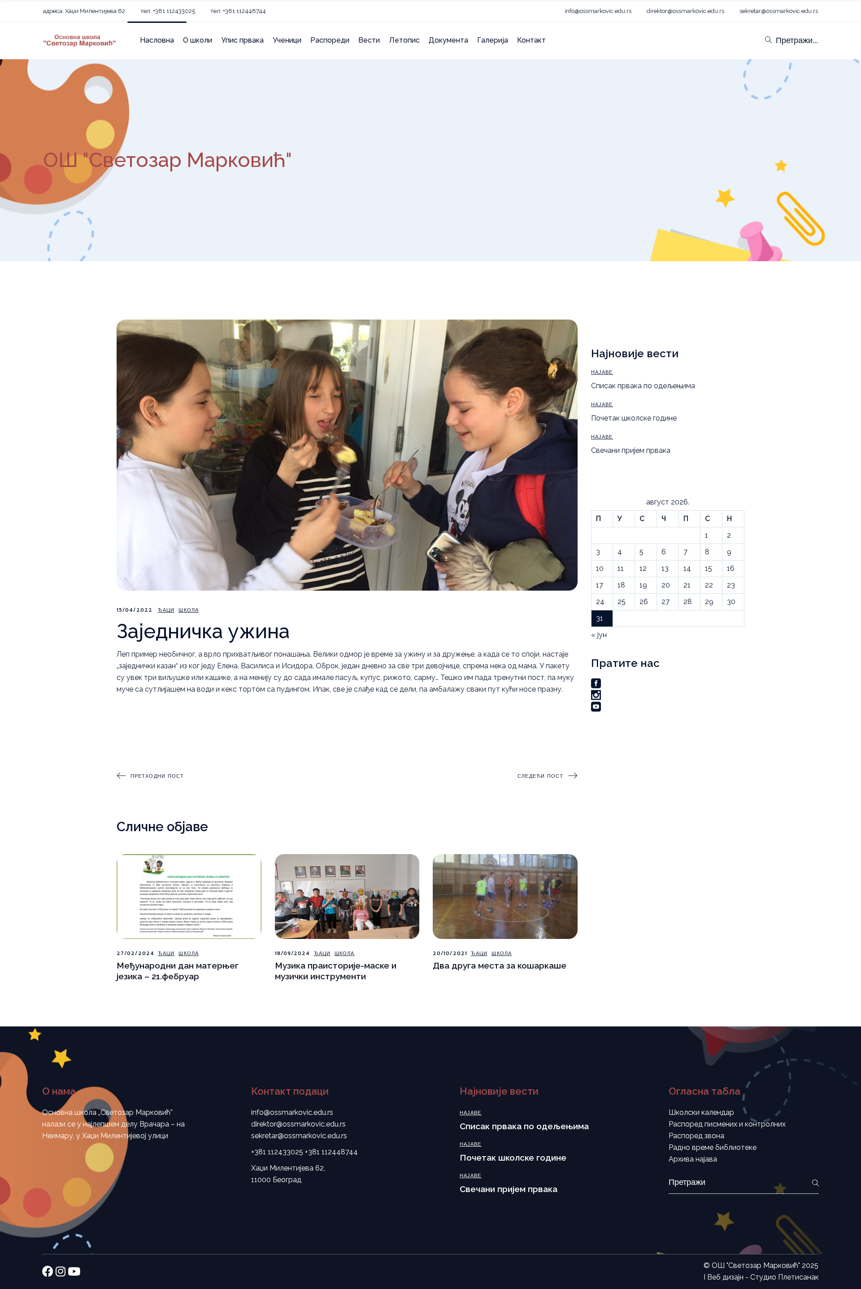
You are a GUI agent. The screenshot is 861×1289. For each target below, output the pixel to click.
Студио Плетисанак (784, 1277)
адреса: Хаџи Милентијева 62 (84, 11)
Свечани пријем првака (630, 450)
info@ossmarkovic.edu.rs (598, 11)
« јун (599, 635)
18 (621, 585)
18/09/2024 (292, 953)
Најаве (602, 372)
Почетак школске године (634, 418)
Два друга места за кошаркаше (499, 965)
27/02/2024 (135, 953)
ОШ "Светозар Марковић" (756, 1265)
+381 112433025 (277, 1152)
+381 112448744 (331, 1152)
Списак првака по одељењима (643, 385)
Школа (188, 610)
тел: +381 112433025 (167, 11)
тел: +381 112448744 (238, 11)
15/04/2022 (134, 610)
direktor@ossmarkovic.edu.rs (685, 11)
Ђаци (166, 610)
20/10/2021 (450, 953)
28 (687, 601)
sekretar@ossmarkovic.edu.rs (778, 11)
